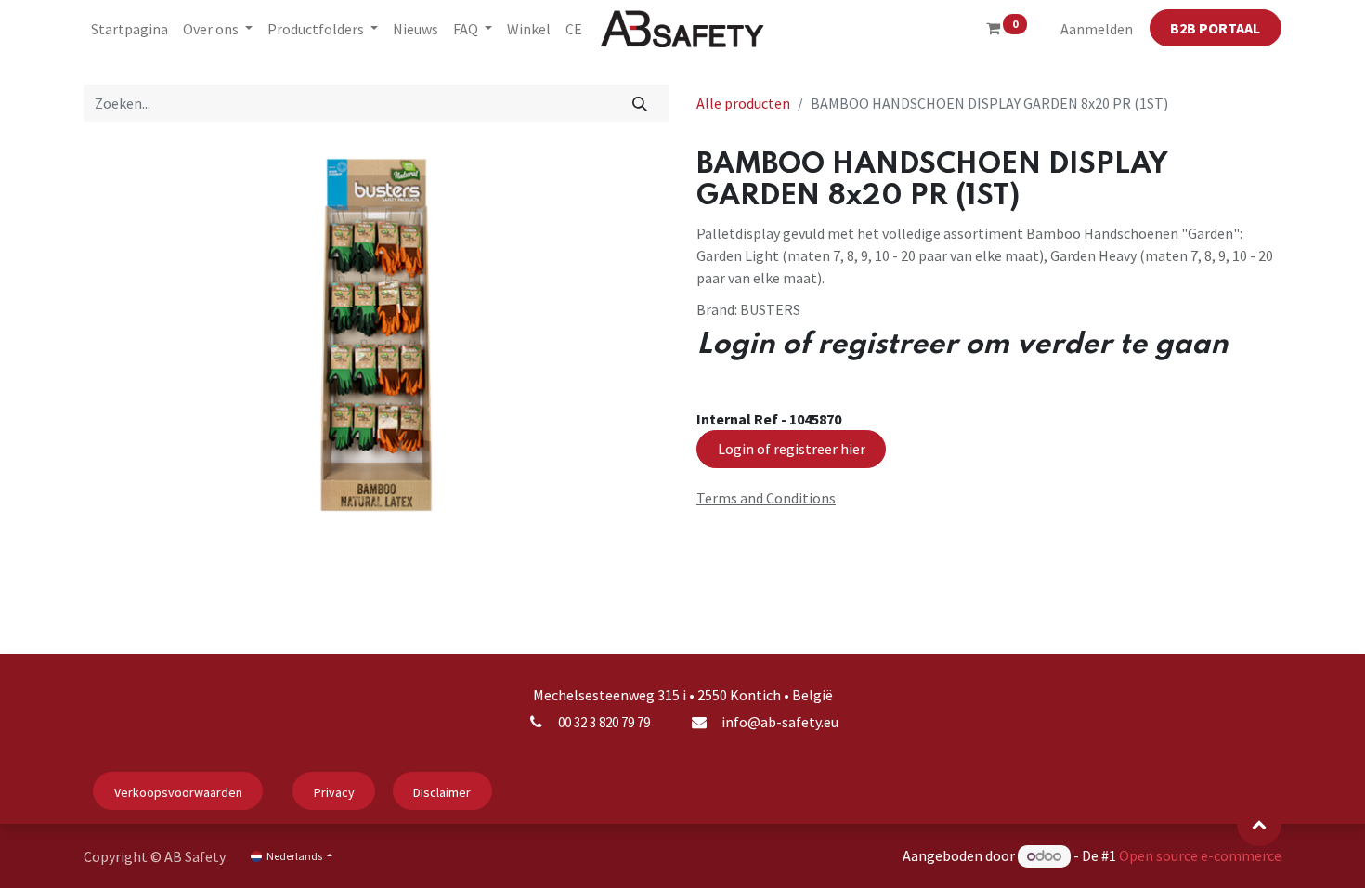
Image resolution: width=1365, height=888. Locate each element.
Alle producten (743, 103)
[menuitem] (130, 28)
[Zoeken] (640, 103)
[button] (1259, 824)
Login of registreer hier (791, 448)
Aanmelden (1096, 29)
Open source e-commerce (1200, 855)
